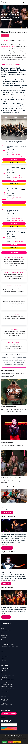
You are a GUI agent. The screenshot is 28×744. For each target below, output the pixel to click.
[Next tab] (26, 40)
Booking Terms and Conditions (8, 679)
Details (6, 40)
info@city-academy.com (6, 704)
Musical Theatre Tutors (17, 154)
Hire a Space (4, 677)
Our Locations (4, 672)
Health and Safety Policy (7, 684)
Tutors (24, 40)
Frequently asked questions (7, 675)
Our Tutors (3, 670)
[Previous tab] (2, 40)
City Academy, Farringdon (17, 156)
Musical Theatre (4, 635)
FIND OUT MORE (7, 512)
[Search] (19, 3)
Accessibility (4, 682)
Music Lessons (4, 649)
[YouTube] (10, 721)
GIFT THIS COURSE (14, 162)
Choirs (2, 658)
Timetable (12, 40)
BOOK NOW (5, 36)
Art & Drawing (4, 642)
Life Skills (3, 660)
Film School (4, 637)
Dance (2, 626)
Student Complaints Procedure (8, 688)
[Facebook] (2, 721)
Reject (10, 742)
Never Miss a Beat (5, 710)
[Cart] (24, 3)
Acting (2, 628)
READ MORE (6, 583)
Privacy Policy (4, 691)
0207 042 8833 (4, 706)
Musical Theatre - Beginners (8, 46)
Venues (19, 40)
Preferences (17, 742)
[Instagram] (5, 721)
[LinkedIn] (7, 721)
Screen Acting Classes (6, 630)
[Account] (21, 3)
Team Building (4, 656)
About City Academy (5, 668)
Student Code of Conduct (7, 686)
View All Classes (14, 252)
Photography (4, 639)
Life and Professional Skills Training (9, 646)
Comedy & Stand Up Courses (7, 644)
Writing (2, 651)
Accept (4, 742)
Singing (2, 632)
